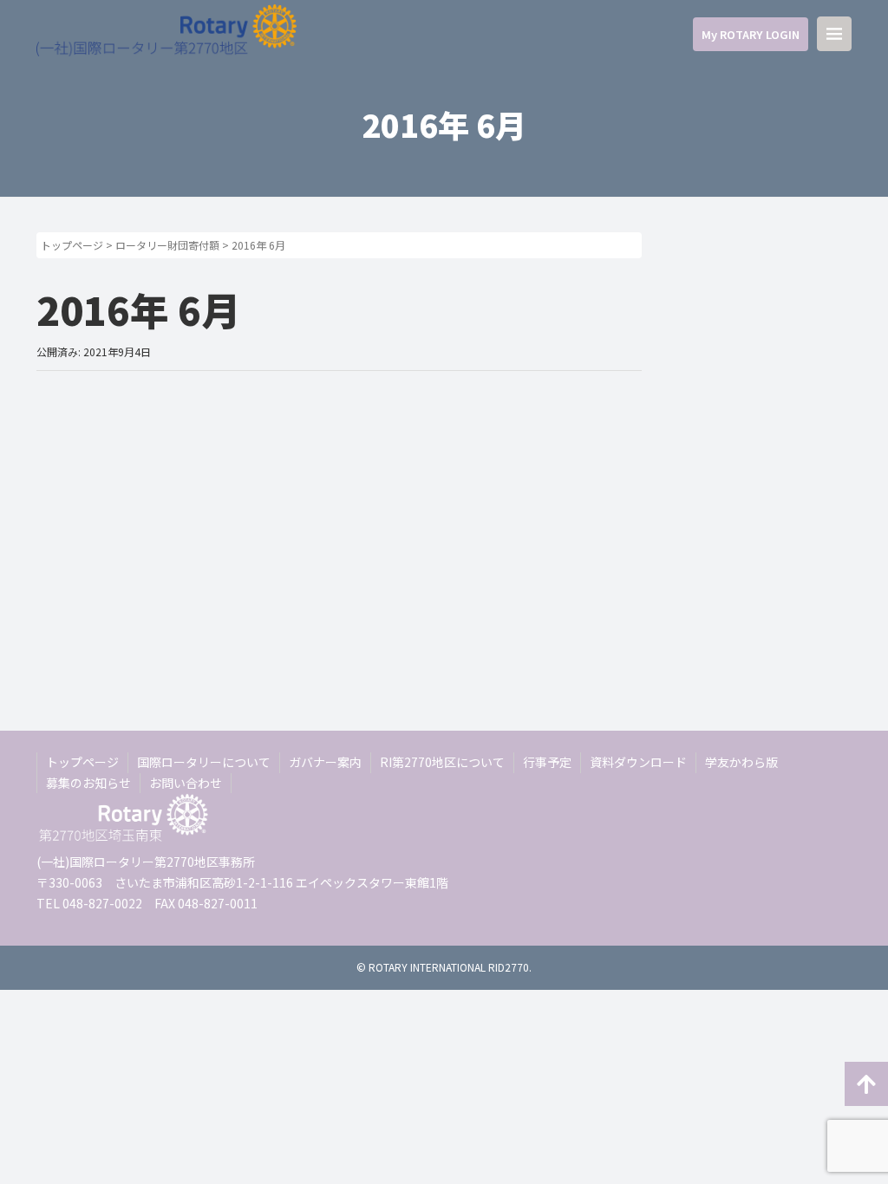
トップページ (72, 244)
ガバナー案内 (325, 762)
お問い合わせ (185, 782)
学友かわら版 (741, 762)
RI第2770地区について (442, 762)
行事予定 (547, 762)
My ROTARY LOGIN (751, 34)
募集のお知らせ (88, 782)
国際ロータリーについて (204, 762)
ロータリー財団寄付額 (167, 244)
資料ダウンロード (638, 762)
